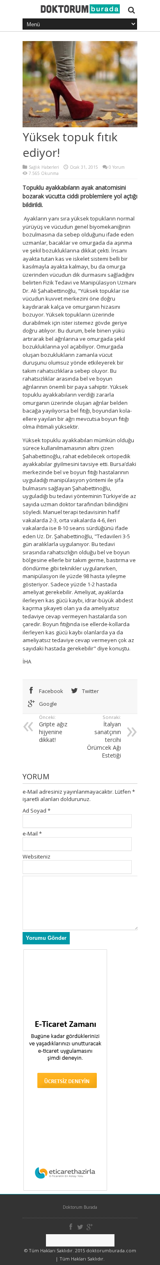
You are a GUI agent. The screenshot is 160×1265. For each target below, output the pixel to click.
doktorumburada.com (111, 1250)
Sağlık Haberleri (44, 167)
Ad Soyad (34, 810)
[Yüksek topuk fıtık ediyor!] (80, 11)
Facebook (50, 691)
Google (47, 703)
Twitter (90, 691)
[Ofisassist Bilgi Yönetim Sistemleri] (80, 1240)
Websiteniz (36, 856)
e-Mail (30, 833)
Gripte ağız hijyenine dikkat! (53, 729)
